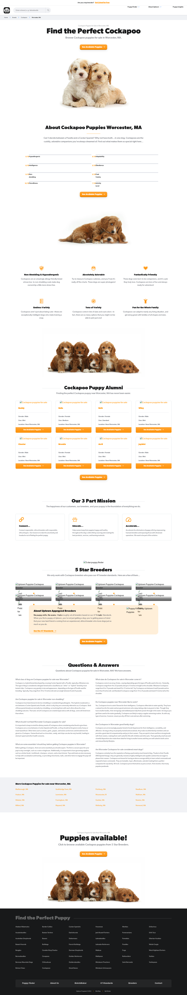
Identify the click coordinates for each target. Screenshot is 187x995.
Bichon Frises (20, 968)
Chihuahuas (46, 962)
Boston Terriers (47, 933)
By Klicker (108, 991)
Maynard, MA (60, 805)
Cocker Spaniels (74, 927)
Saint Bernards (127, 962)
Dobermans (73, 938)
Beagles (18, 950)
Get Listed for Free (102, 3)
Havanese (99, 927)
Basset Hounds (20, 944)
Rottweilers (126, 956)
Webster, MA (20, 800)
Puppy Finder (132, 7)
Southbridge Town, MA (64, 789)
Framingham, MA (62, 800)
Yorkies (151, 956)
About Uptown (153, 7)
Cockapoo (24, 17)
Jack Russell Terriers (102, 933)
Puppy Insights (178, 7)
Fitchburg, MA (101, 789)
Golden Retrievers (75, 956)
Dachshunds (73, 933)
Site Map (98, 991)
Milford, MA (19, 805)
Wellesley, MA (100, 805)
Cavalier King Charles (49, 950)
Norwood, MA (141, 805)
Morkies (125, 927)
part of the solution (150, 535)
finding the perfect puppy (39, 535)
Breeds (14, 17)
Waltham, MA (140, 795)
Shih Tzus (152, 933)
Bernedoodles (20, 956)
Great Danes (73, 968)
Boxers (44, 938)
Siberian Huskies (155, 938)
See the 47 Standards (44, 631)
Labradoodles (100, 938)
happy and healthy (101, 530)
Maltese (98, 950)
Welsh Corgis (153, 944)
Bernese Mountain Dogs (24, 962)
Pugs (124, 950)
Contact (158, 983)
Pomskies (125, 938)
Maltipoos (99, 956)
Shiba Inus (152, 927)
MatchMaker (81, 983)
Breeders (132, 983)
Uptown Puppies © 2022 (83, 991)
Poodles (125, 944)
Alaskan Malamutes (22, 927)
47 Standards (106, 983)
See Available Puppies (92, 47)
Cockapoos (46, 968)
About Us (54, 983)
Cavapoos (45, 956)
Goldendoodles (74, 962)
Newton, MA (140, 800)
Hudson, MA (19, 795)
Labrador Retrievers (103, 944)
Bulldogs (45, 944)
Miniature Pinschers (103, 962)
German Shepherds (76, 950)
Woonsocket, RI (101, 795)
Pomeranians (127, 933)
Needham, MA (141, 789)
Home (6, 17)
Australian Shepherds (23, 938)
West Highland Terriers (157, 950)
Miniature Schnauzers (103, 968)
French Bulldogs (74, 944)
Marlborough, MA (21, 789)
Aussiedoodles (20, 933)
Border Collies (47, 927)
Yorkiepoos (153, 962)
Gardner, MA (100, 800)
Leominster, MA (61, 795)
